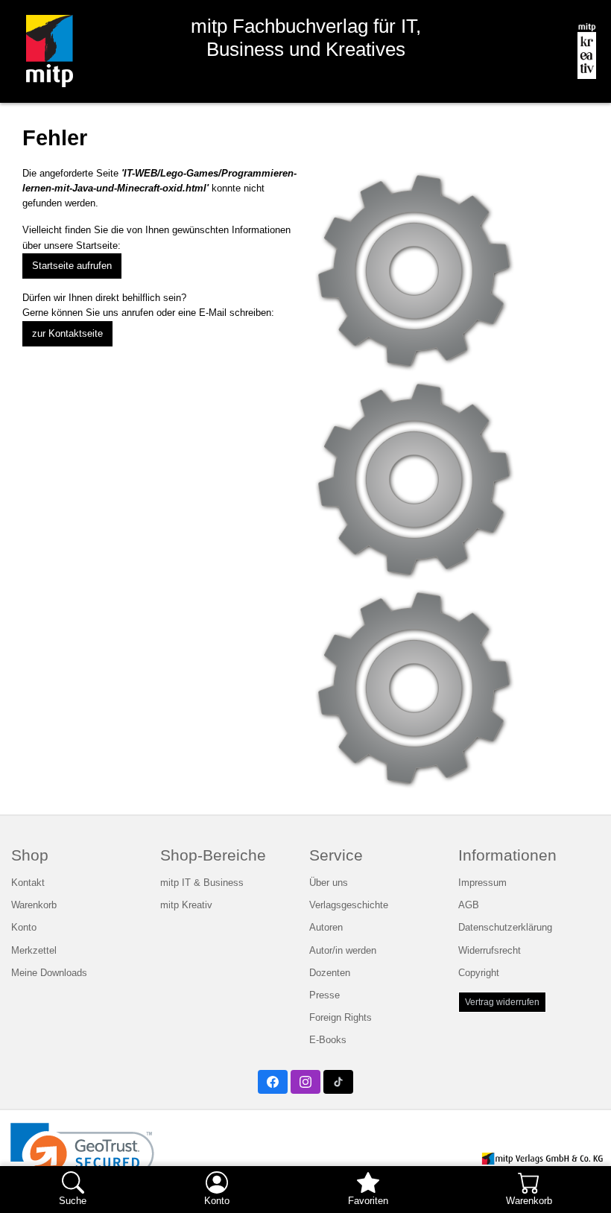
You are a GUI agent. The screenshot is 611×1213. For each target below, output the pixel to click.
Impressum (482, 882)
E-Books (327, 1039)
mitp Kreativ (186, 904)
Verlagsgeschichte (348, 904)
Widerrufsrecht (489, 950)
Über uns (328, 882)
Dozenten (329, 972)
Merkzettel (34, 950)
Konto (24, 927)
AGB (468, 904)
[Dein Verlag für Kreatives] (581, 51)
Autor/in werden (342, 950)
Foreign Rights (340, 1017)
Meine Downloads (49, 972)
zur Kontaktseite (67, 333)
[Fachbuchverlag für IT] (44, 51)
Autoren (326, 927)
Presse (324, 995)
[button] (82, 1159)
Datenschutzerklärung (505, 927)
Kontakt (28, 882)
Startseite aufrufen (72, 265)
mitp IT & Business (202, 882)
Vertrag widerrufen (502, 1002)
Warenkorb (34, 904)
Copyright (478, 972)
